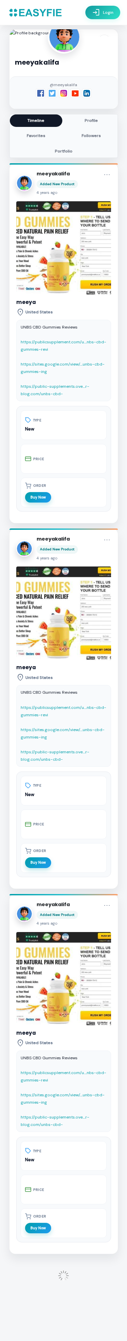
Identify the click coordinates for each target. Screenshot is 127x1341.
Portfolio (63, 151)
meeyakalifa (53, 173)
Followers (91, 135)
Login (102, 12)
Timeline (35, 120)
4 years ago (47, 192)
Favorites (36, 135)
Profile (91, 120)
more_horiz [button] (107, 175)
